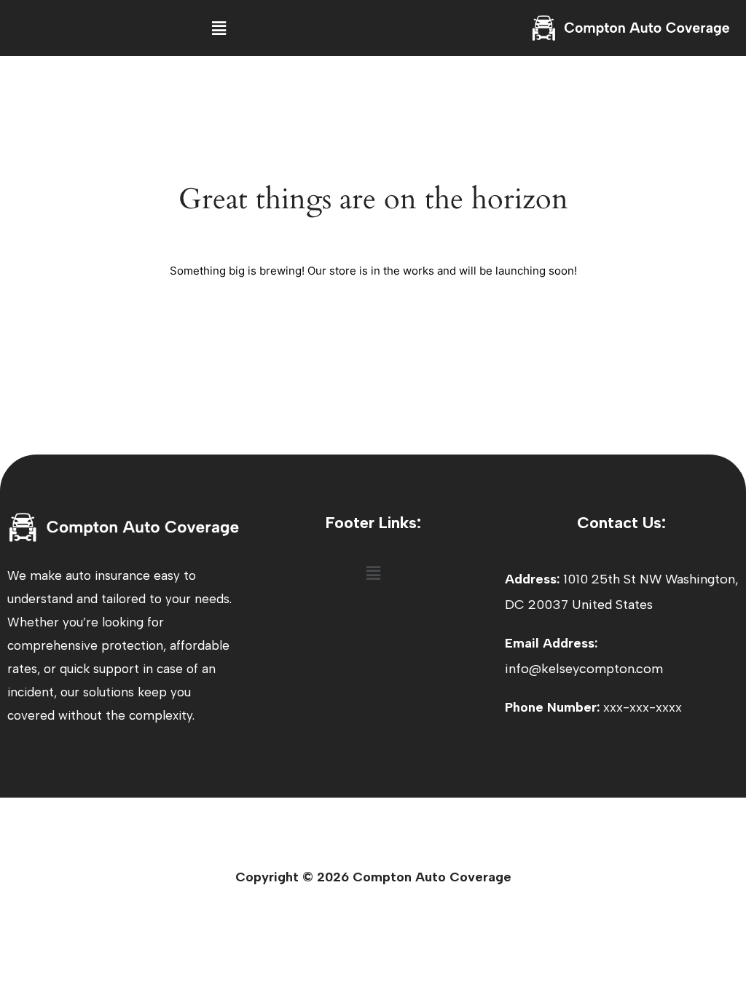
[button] (218, 28)
